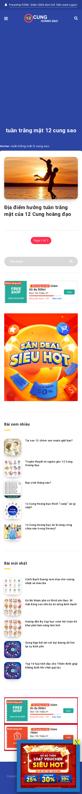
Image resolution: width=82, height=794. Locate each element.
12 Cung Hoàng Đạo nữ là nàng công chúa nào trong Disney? (48, 526)
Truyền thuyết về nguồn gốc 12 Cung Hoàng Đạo (48, 463)
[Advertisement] (41, 69)
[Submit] (72, 261)
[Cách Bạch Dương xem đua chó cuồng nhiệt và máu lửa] (12, 586)
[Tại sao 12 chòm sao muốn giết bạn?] (12, 447)
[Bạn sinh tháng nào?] (12, 489)
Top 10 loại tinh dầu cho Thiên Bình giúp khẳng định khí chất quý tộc (51, 665)
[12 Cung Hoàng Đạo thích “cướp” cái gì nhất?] (12, 510)
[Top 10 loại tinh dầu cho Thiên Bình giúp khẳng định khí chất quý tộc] (12, 670)
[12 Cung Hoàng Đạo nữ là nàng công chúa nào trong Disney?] (12, 531)
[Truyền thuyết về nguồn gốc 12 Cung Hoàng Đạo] (12, 468)
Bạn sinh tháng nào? (38, 482)
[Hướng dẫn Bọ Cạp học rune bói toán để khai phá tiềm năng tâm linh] (12, 628)
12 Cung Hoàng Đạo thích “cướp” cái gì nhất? (50, 505)
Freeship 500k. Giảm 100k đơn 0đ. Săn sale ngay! (43, 5)
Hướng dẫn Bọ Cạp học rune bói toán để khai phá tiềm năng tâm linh (51, 623)
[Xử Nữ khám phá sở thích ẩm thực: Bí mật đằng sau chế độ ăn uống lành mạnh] (12, 607)
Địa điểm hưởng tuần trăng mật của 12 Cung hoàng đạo (37, 210)
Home (4, 146)
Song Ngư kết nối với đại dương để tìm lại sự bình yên (49, 644)
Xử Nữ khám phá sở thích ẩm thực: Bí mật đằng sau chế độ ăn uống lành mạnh (51, 602)
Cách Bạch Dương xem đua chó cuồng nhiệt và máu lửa (49, 581)
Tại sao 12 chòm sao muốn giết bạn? (49, 440)
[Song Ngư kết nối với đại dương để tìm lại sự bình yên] (12, 649)
